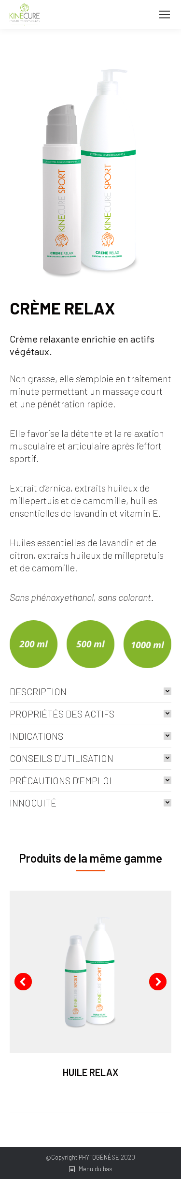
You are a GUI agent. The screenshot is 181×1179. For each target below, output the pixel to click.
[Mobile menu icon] (164, 14)
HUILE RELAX (90, 1072)
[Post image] (90, 972)
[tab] (90, 691)
